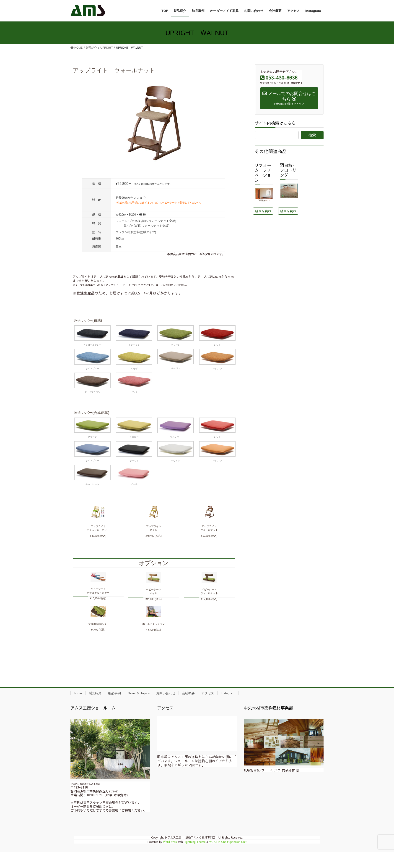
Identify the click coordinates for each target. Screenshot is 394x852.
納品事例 (114, 693)
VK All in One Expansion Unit (227, 842)
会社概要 (188, 693)
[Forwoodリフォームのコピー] (264, 195)
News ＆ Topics (138, 693)
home (78, 693)
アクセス (207, 693)
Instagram (228, 693)
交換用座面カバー (98, 624)
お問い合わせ (165, 693)
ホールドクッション (153, 624)
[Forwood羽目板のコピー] (289, 190)
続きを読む (263, 211)
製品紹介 (95, 693)
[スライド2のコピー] (284, 742)
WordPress (170, 842)
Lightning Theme (194, 842)
